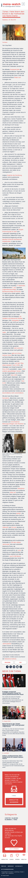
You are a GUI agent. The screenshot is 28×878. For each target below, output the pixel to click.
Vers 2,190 (16, 365)
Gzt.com (13, 527)
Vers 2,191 (14, 375)
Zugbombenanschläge (9, 289)
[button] (7, 667)
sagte (4, 332)
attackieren (21, 488)
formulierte (5, 398)
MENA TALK (24, 859)
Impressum (10, 866)
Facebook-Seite (14, 69)
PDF (20, 662)
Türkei (15, 819)
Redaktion (5, 20)
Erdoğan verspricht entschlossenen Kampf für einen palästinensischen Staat (13, 693)
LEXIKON (11, 859)
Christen (7, 818)
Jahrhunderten (6, 643)
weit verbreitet (18, 348)
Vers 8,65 (6, 369)
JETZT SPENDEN (14, 848)
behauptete (15, 320)
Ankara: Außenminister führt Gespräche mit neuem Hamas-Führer (13, 757)
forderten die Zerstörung (14, 175)
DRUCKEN (7, 662)
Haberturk (5, 527)
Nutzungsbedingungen (7, 869)
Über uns (3, 866)
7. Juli (14, 287)
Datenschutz (19, 866)
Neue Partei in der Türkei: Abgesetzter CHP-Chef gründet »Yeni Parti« (13, 725)
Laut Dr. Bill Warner (15, 556)
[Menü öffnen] (23, 4)
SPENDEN (17, 859)
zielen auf (13, 492)
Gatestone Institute (10, 659)
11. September (21, 285)
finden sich (17, 77)
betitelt (18, 513)
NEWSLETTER (4, 859)
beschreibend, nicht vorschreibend (12, 393)
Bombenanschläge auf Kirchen (11, 291)
